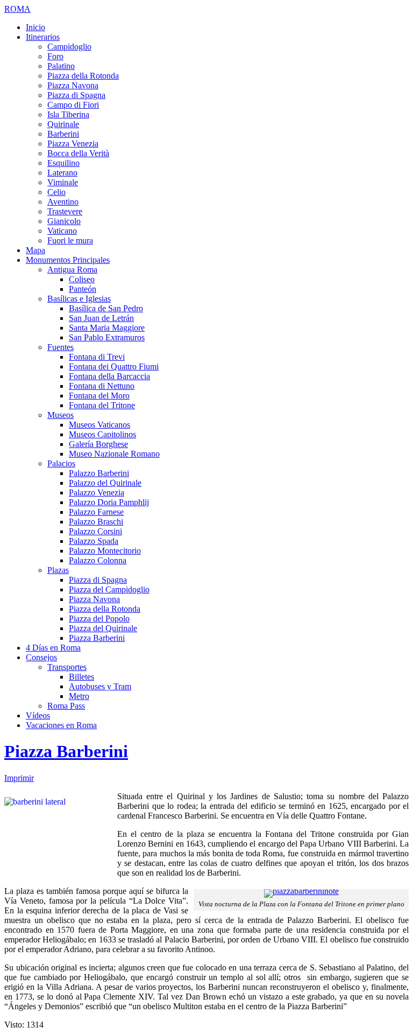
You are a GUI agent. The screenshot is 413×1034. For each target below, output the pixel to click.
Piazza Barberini (66, 751)
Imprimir (19, 778)
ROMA (17, 8)
